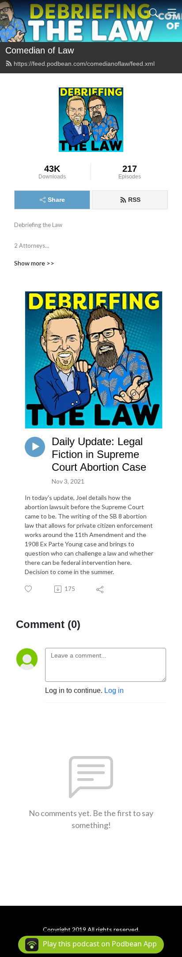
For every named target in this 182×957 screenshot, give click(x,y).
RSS (134, 199)
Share (56, 199)
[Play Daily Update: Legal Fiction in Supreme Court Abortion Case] (35, 447)
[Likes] (29, 589)
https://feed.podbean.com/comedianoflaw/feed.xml (84, 63)
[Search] (154, 12)
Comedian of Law (39, 50)
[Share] (100, 589)
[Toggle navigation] (172, 12)
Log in (114, 690)
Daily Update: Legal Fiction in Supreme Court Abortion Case (99, 454)
